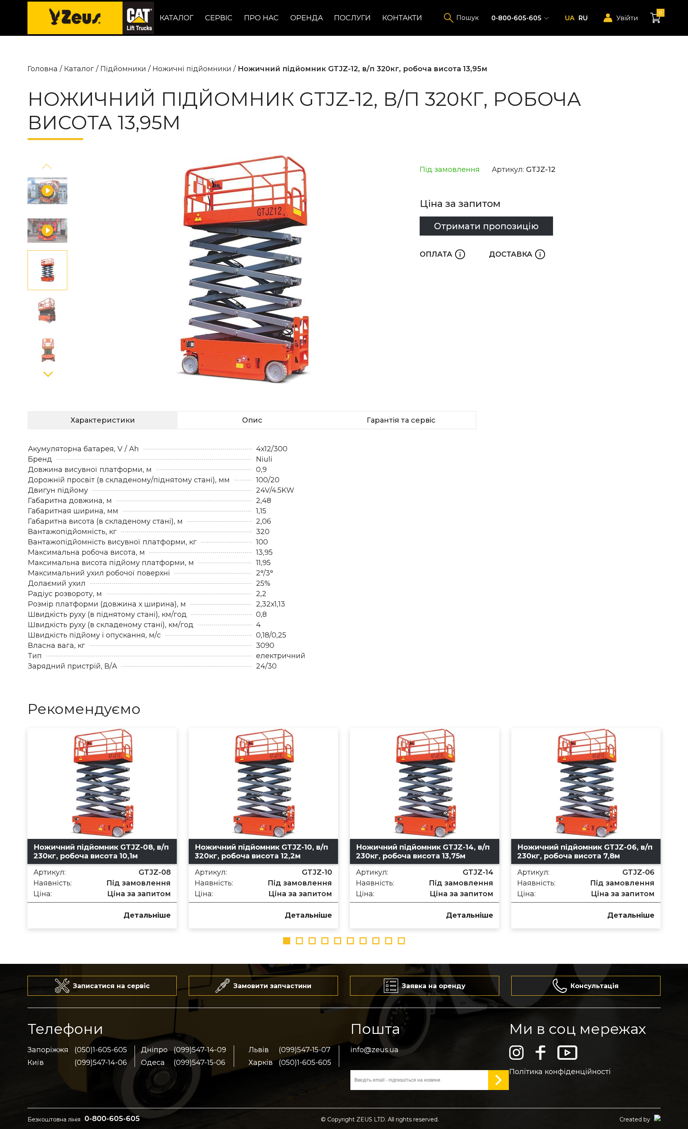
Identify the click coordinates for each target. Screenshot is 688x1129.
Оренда (306, 18)
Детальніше (147, 915)
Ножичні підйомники (191, 68)
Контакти (402, 18)
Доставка (517, 254)
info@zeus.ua (374, 1049)
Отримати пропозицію (486, 226)
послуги (352, 18)
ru (583, 18)
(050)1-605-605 (100, 1049)
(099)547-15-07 (304, 1049)
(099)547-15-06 (199, 1062)
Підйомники (123, 68)
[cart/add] (41, 914)
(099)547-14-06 (100, 1062)
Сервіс (219, 18)
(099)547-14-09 (200, 1049)
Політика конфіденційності (560, 1071)
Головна (42, 68)
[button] (47, 167)
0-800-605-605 (516, 18)
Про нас (261, 18)
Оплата (442, 254)
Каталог (177, 18)
